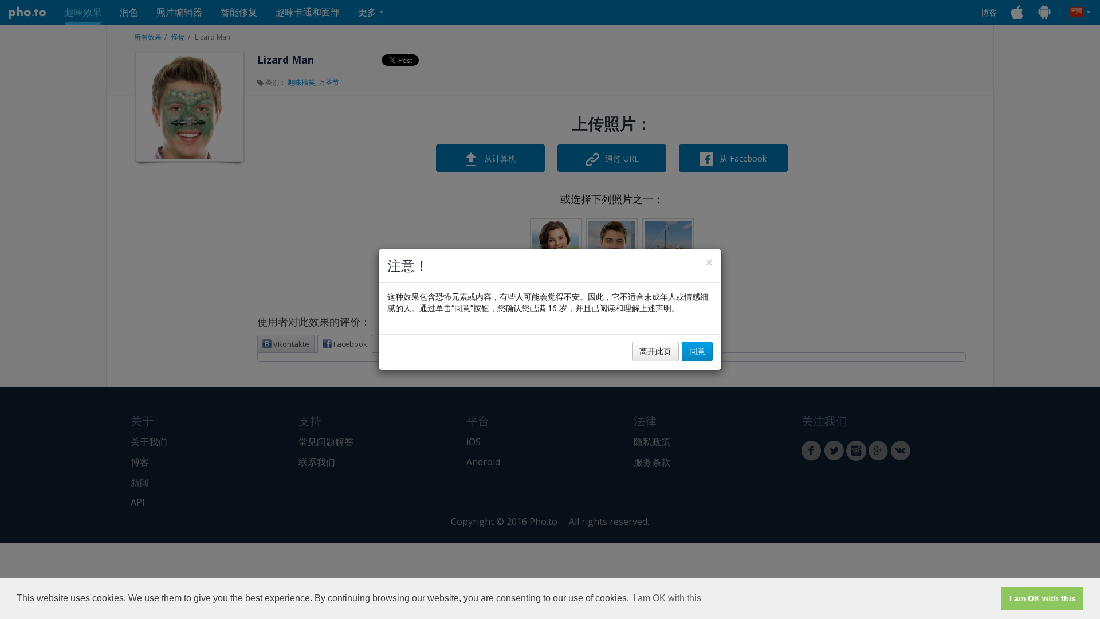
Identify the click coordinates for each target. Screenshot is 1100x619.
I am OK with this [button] (667, 598)
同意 (697, 351)
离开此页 (655, 351)
